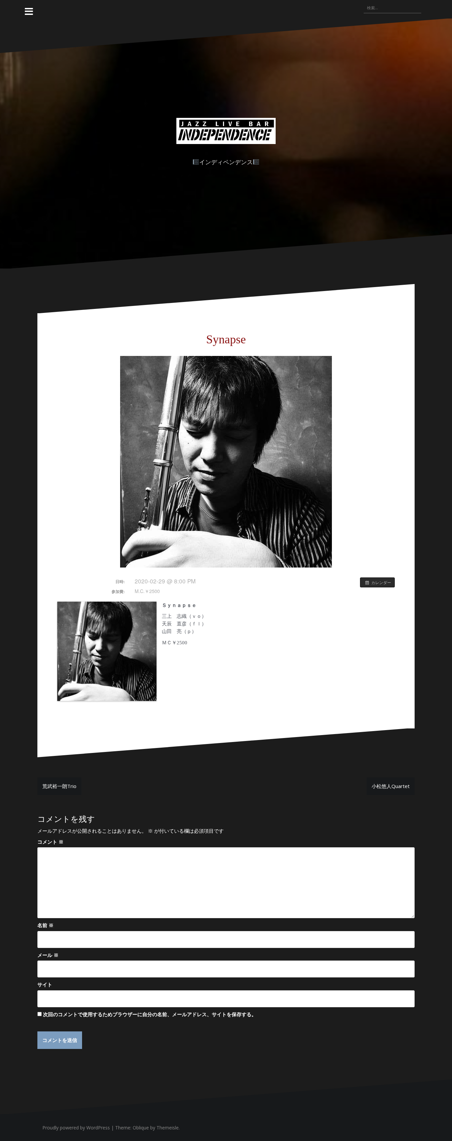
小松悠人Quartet (391, 786)
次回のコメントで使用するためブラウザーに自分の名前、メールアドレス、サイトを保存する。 (149, 1014)
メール (48, 955)
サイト (44, 984)
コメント (50, 841)
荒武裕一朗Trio (59, 786)
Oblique (141, 1127)
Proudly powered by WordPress (76, 1127)
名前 (45, 925)
